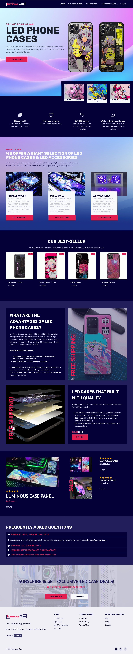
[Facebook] (116, 649)
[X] (120, 649)
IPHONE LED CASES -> (74, 100)
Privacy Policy (84, 622)
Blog (106, 618)
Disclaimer (83, 618)
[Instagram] (125, 649)
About (107, 622)
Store (123, 4)
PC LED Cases (58, 618)
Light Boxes (58, 622)
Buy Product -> (11, 501)
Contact (108, 625)
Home (63, 4)
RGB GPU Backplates (61, 625)
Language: (10, 635)
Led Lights (57, 628)
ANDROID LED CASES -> (120, 101)
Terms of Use (84, 625)
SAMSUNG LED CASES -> (97, 101)
